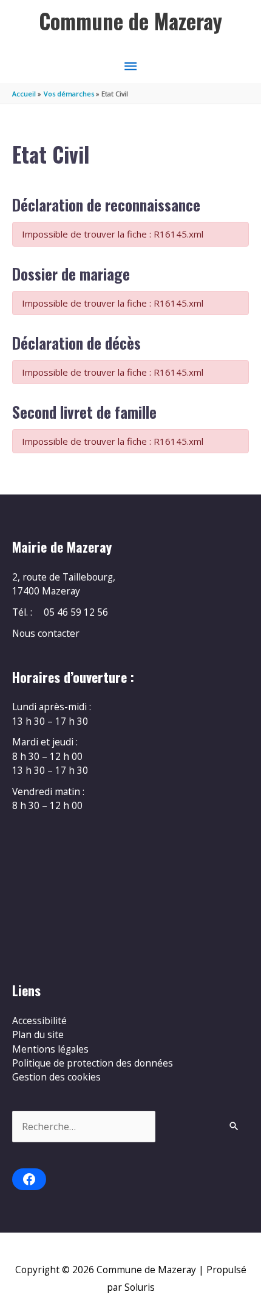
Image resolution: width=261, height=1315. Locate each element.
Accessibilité (39, 1020)
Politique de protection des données (92, 1063)
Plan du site (38, 1034)
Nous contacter (46, 633)
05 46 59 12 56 (76, 612)
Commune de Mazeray (130, 20)
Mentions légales (50, 1049)
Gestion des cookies (56, 1077)
